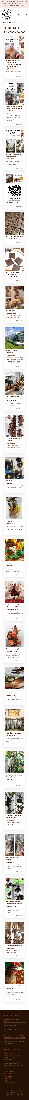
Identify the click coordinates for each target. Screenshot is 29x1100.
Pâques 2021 (10, 480)
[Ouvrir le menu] (18, 14)
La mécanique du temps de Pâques (14, 439)
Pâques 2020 (10, 521)
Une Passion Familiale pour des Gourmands (13, 199)
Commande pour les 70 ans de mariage (13, 816)
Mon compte (8, 1076)
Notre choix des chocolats (14, 236)
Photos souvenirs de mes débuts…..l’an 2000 (14, 606)
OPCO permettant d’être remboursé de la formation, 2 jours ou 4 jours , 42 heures (14, 63)
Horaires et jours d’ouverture (11, 351)
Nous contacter (8, 1059)
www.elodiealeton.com (17, 1096)
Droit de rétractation (10, 1082)
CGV (6, 1080)
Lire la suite (19, 76)
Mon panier (8, 1078)
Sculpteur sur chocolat (13, 986)
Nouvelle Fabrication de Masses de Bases (14, 155)
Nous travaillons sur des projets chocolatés (14, 273)
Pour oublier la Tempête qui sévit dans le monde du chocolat (14, 108)
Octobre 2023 (10, 310)
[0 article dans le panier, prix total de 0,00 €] (26, 14)
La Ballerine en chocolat (14, 945)
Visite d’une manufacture (14, 733)
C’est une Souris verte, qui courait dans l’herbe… (14, 902)
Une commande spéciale (14, 649)
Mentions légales (15, 1094)
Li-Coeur (8, 563)
